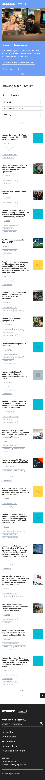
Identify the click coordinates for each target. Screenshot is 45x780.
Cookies (5, 758)
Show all (7, 102)
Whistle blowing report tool (14, 764)
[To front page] (8, 4)
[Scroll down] (22, 73)
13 (25, 123)
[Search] (41, 723)
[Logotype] (8, 711)
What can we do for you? (14, 719)
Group (20, 4)
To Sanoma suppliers (11, 761)
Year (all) (7, 115)
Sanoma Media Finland (13, 108)
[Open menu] (41, 4)
